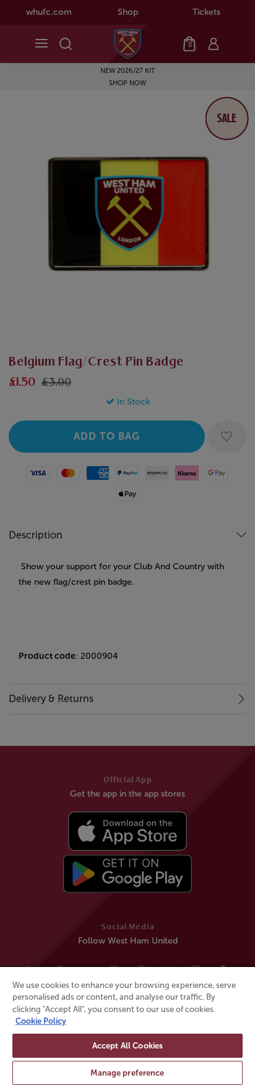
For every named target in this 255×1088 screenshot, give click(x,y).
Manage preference (127, 1073)
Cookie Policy (40, 1021)
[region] (127, 1027)
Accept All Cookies (127, 1045)
